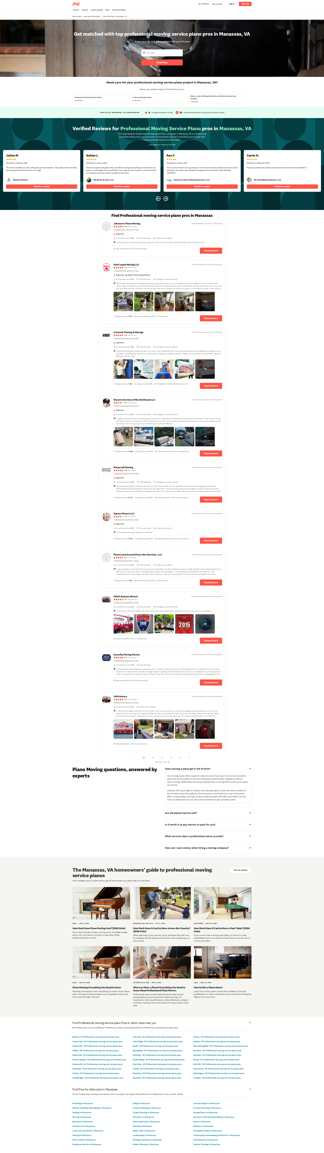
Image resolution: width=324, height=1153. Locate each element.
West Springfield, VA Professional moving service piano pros (220, 1046)
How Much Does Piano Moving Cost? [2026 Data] (99, 928)
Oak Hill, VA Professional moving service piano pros (217, 1064)
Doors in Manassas (202, 1121)
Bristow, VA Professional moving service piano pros (95, 1037)
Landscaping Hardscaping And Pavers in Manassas (216, 1135)
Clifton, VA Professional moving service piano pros (95, 1050)
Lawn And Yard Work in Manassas (87, 1130)
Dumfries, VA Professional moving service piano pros (157, 1078)
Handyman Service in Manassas (86, 1144)
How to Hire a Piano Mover (208, 987)
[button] (123, 301)
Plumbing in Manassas (82, 1103)
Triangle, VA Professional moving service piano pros (217, 1078)
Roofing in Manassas (81, 1112)
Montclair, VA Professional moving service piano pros (157, 1073)
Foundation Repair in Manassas (207, 1130)
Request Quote (211, 250)
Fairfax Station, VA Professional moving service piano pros (99, 1059)
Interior (76, 10)
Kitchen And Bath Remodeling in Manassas (92, 1108)
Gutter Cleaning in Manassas (146, 1144)
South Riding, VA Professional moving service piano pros (159, 1059)
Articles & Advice (119, 10)
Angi (75, 923)
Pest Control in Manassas (84, 1139)
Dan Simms (198, 923)
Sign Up (245, 3)
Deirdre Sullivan (141, 983)
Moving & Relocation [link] (92, 16)
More (108, 10)
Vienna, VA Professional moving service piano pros (216, 1037)
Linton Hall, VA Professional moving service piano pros (97, 1041)
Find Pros (162, 62)
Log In (232, 3)
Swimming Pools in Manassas (146, 1121)
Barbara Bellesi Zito (143, 923)
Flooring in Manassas (142, 1126)
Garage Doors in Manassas (205, 1112)
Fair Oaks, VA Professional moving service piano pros (157, 1064)
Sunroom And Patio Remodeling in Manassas (213, 1117)
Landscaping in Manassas (144, 1135)
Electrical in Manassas (82, 1121)
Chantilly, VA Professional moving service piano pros (157, 1055)
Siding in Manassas (141, 1103)
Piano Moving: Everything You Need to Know (97, 987)
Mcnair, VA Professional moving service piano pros (216, 1059)
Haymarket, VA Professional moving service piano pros (218, 1068)
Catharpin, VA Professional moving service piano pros (97, 1068)
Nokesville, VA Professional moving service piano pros (97, 1055)
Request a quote (41, 186)
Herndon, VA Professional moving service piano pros (217, 1055)
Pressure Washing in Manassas (147, 1108)
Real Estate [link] (76, 16)
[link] (8, 179)
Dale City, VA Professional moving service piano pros (157, 1037)
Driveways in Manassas (143, 1117)
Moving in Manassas (81, 1117)
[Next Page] (189, 757)
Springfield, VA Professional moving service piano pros (158, 1050)
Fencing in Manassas (81, 1135)
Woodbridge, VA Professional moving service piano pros (97, 1078)
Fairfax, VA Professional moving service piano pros (95, 1073)
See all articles (240, 870)
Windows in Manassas (203, 1126)
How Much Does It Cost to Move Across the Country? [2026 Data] (161, 930)
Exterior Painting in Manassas (206, 1144)
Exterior (85, 10)
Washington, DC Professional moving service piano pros (218, 1073)
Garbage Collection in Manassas (147, 1139)
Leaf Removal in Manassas (205, 1139)
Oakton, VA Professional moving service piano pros (216, 1041)
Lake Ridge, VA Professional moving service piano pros (158, 1041)
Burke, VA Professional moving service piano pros (155, 1046)
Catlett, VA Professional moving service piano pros (156, 1068)
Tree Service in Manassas (83, 1126)
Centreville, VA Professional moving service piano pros (97, 1046)
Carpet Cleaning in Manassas (146, 1112)
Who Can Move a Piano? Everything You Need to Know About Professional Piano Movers (159, 989)
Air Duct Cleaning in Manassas (207, 1108)
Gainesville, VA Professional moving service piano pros (97, 1064)
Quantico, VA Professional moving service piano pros (217, 1050)
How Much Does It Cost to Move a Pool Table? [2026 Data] (222, 930)
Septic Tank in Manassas (144, 1130)
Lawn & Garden (97, 10)
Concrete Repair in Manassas (206, 1103)
